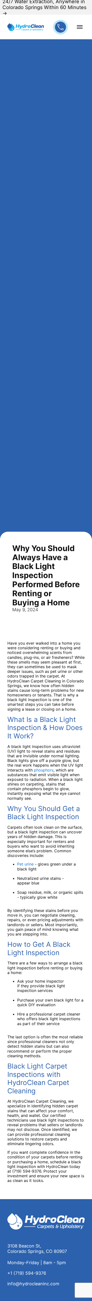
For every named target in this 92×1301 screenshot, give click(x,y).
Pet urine (25, 864)
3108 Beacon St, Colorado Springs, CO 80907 (37, 1248)
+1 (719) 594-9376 (26, 1273)
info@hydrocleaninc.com (33, 1283)
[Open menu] (80, 27)
